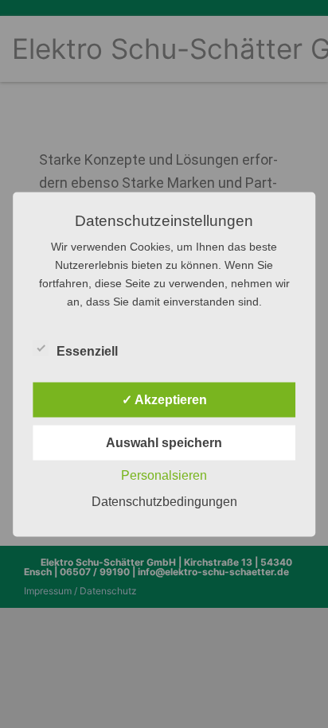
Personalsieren (164, 474)
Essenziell (87, 350)
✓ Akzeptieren (164, 399)
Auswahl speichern (164, 442)
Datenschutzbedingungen (164, 501)
